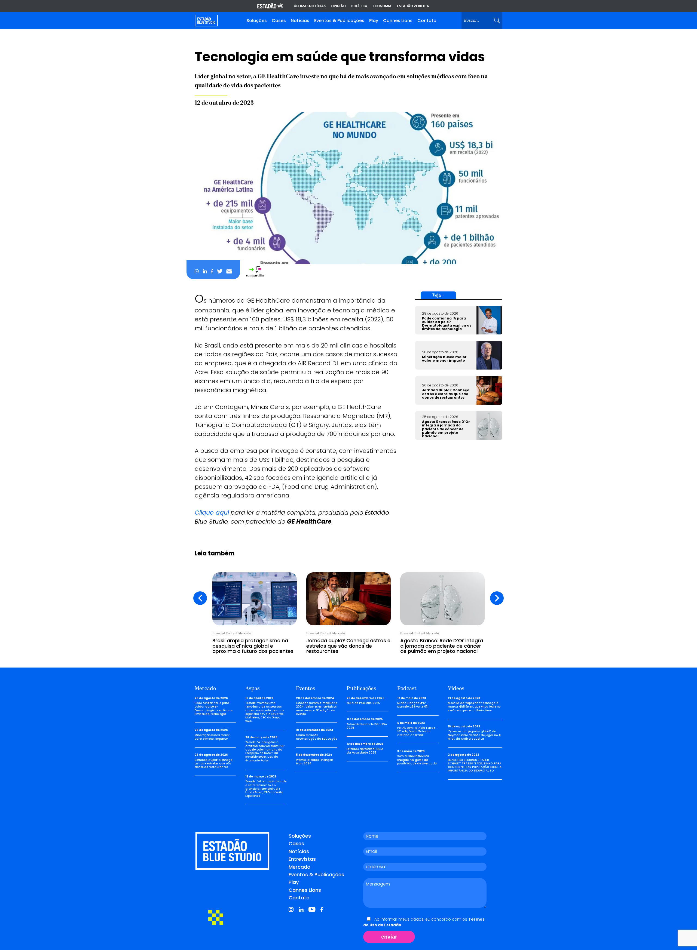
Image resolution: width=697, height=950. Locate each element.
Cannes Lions (397, 20)
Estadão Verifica (413, 6)
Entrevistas (302, 859)
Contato (426, 20)
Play (373, 20)
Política (359, 6)
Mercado (299, 866)
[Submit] (497, 20)
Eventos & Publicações (339, 20)
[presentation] (200, 598)
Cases (279, 20)
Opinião (338, 6)
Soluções (256, 20)
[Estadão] (270, 6)
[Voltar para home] (206, 20)
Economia (382, 6)
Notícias (300, 20)
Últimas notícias (310, 6)
